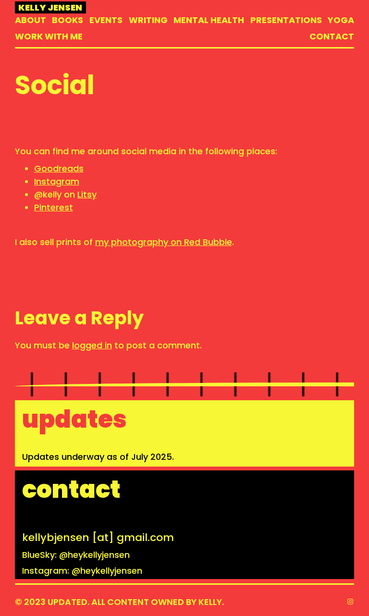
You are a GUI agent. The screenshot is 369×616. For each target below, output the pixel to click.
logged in (92, 345)
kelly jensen (50, 7)
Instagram (56, 181)
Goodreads (59, 168)
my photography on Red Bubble (163, 242)
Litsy (87, 194)
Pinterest (53, 207)
